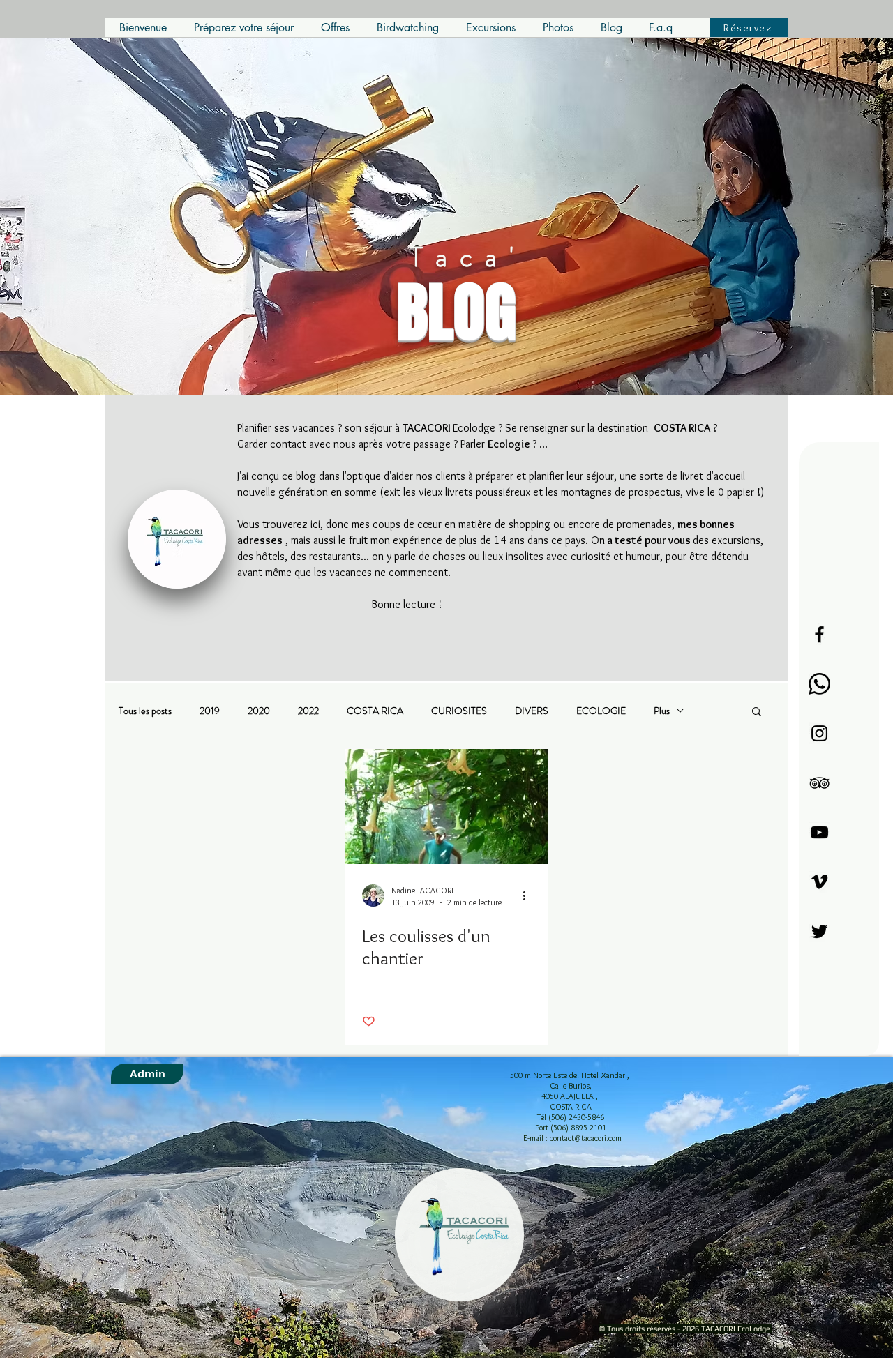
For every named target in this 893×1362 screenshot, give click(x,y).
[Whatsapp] (819, 684)
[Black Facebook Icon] (819, 634)
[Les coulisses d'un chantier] (446, 806)
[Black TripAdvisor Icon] (819, 783)
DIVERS (531, 711)
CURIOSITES (459, 711)
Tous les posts (145, 711)
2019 (210, 711)
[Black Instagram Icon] (819, 733)
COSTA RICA (375, 711)
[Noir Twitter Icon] (819, 931)
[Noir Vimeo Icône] (819, 882)
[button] (756, 712)
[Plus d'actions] (528, 895)
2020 (259, 711)
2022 (308, 711)
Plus (662, 711)
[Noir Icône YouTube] (819, 832)
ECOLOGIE (601, 711)
